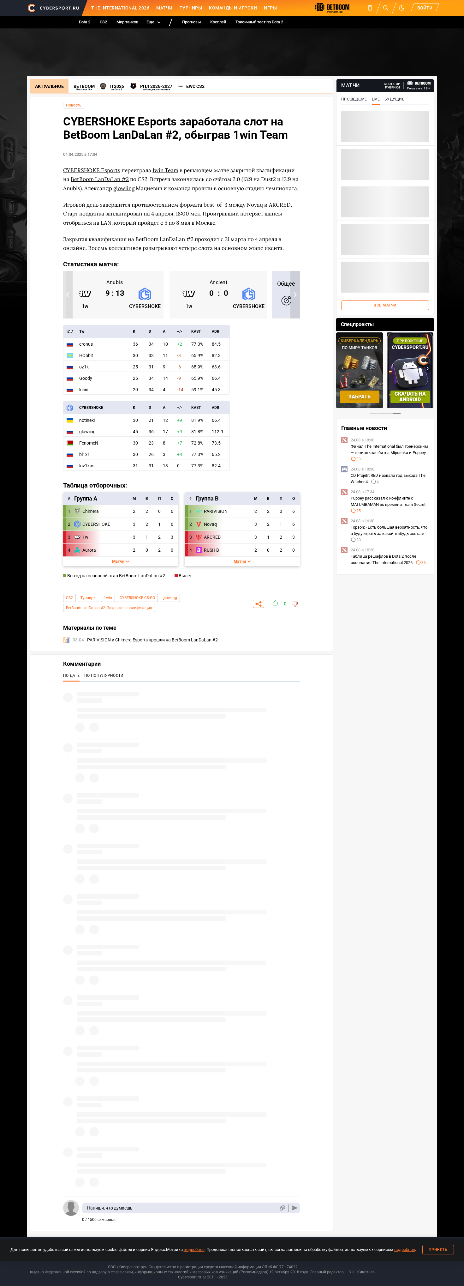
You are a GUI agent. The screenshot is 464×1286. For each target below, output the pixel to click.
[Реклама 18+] (419, 83)
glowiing (87, 431)
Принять (438, 1249)
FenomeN (88, 443)
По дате (71, 675)
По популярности (104, 675)
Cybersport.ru (189, 1277)
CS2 (103, 22)
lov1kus (86, 465)
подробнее (194, 1249)
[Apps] (370, 8)
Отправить (295, 1208)
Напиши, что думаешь (110, 1207)
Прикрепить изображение (282, 1208)
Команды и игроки (233, 7)
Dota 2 (84, 22)
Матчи (164, 7)
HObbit (86, 355)
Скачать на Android (410, 397)
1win (108, 598)
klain (83, 389)
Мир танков (127, 22)
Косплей (218, 22)
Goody (85, 378)
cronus (86, 344)
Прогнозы (191, 22)
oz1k (84, 366)
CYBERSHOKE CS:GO (137, 598)
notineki (87, 420)
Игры (270, 7)
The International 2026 (120, 7)
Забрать (359, 397)
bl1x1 (84, 454)
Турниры (191, 7)
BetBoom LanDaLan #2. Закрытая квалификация (109, 608)
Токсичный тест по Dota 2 (259, 22)
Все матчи (385, 305)
